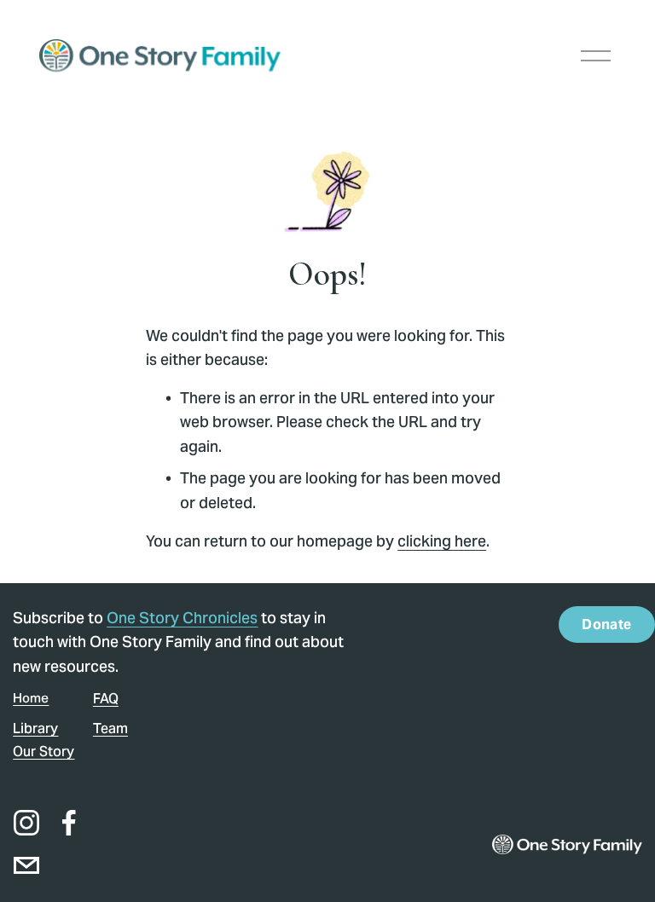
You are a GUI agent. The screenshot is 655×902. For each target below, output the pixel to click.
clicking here (441, 541)
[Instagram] (26, 822)
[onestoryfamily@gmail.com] (26, 865)
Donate (606, 624)
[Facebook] (69, 822)
